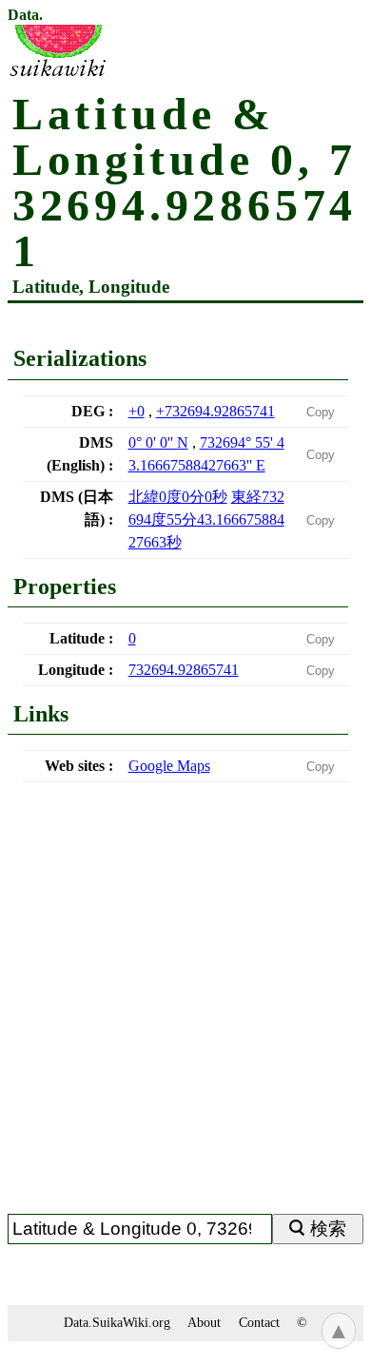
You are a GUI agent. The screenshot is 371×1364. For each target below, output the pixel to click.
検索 (328, 1229)
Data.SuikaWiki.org (117, 1322)
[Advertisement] (185, 1005)
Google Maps (169, 766)
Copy (320, 412)
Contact (259, 1322)
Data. (25, 15)
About (204, 1322)
